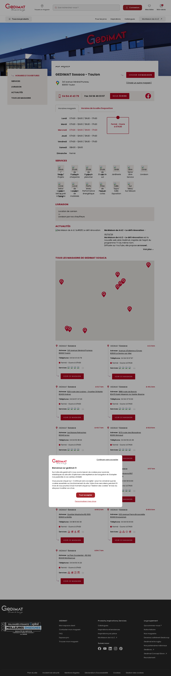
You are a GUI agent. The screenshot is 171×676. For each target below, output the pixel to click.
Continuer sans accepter (107, 459)
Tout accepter (85, 495)
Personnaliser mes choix (85, 501)
